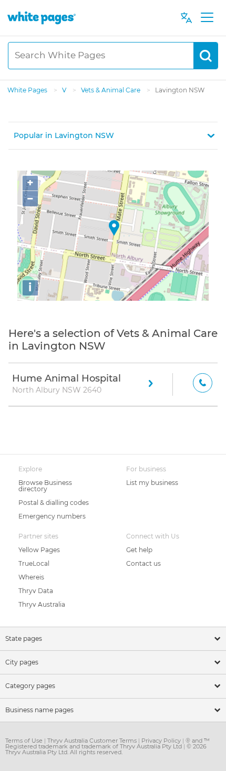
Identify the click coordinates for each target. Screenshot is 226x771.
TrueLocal (33, 563)
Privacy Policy (161, 740)
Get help (139, 550)
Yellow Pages (39, 550)
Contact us (143, 563)
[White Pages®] (41, 17)
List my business (152, 483)
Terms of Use (24, 740)
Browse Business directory (45, 486)
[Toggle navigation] (207, 17)
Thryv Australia (41, 604)
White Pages (28, 90)
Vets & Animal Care (111, 90)
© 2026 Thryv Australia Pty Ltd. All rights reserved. (106, 749)
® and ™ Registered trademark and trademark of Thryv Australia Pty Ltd (107, 743)
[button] (113, 136)
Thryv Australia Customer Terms (92, 740)
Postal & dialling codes (53, 502)
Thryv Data (35, 591)
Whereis (31, 577)
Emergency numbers (52, 516)
